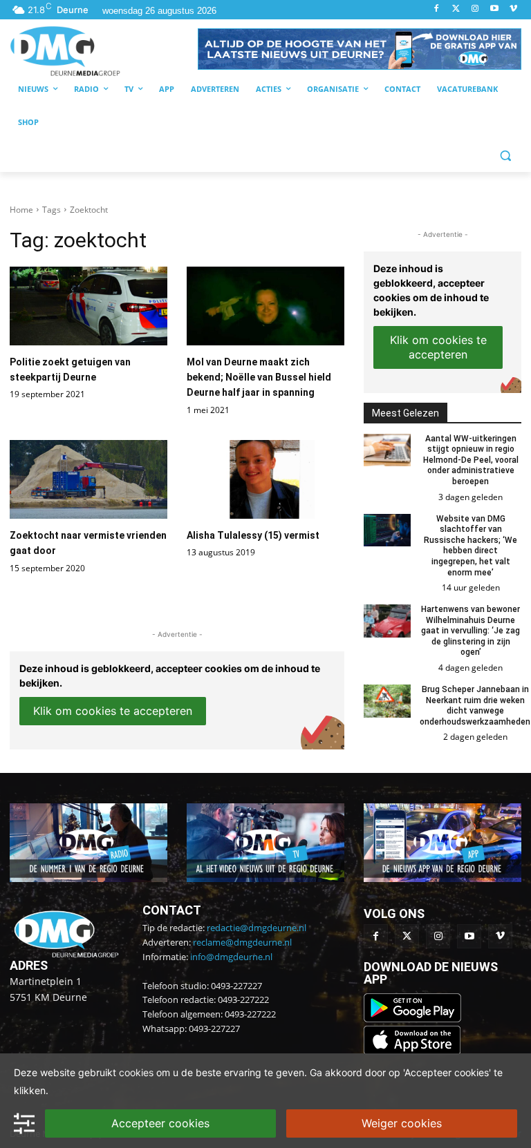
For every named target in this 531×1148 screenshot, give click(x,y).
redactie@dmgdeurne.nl (256, 927)
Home (21, 210)
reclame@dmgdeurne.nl (242, 942)
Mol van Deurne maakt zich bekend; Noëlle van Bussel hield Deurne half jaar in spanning (259, 377)
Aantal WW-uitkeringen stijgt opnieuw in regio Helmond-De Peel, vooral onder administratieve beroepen (471, 460)
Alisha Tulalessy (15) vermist (253, 535)
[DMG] (104, 51)
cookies (136, 1072)
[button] (359, 49)
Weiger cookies (402, 1123)
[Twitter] (456, 9)
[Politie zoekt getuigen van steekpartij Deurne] (88, 306)
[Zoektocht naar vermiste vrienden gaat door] (88, 479)
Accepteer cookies (160, 1123)
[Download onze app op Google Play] (414, 1018)
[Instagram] (475, 9)
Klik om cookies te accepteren (112, 711)
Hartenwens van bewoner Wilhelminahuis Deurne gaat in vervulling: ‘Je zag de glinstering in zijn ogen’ (470, 630)
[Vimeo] (513, 9)
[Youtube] (494, 9)
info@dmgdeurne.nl (231, 956)
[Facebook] (437, 9)
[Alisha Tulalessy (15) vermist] (265, 479)
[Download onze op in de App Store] (412, 1051)
